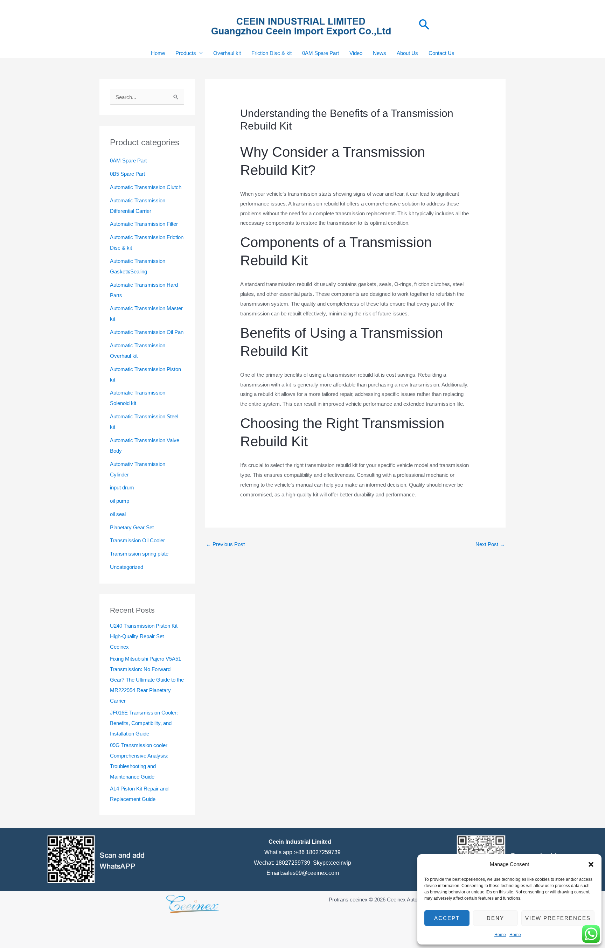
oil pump (119, 501)
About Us (407, 53)
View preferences (558, 918)
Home (500, 934)
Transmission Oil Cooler (137, 540)
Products (185, 53)
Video (355, 53)
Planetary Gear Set (132, 527)
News (379, 53)
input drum (122, 487)
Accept (447, 918)
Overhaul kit (227, 53)
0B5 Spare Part (127, 174)
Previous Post (225, 544)
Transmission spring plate (139, 554)
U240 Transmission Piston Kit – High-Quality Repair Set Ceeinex (146, 636)
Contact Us (441, 53)
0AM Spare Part (320, 53)
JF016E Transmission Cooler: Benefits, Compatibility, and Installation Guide (144, 723)
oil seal (118, 514)
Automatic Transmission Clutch (145, 187)
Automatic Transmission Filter (144, 224)
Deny (495, 918)
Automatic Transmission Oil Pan (146, 332)
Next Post (490, 544)
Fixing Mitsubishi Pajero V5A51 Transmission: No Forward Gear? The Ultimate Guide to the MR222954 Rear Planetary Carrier (147, 680)
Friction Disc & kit (271, 53)
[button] (590, 864)
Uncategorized (126, 567)
